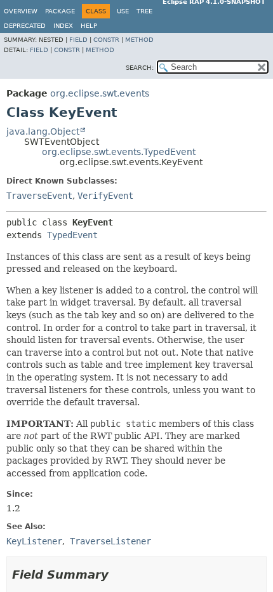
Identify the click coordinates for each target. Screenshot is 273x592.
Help (89, 25)
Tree (144, 11)
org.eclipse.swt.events (99, 93)
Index (63, 25)
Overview (20, 11)
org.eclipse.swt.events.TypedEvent (119, 152)
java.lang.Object (42, 131)
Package (60, 11)
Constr (106, 39)
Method (139, 39)
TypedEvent (72, 235)
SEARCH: (140, 67)
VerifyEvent (105, 196)
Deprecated (25, 25)
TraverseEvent (39, 196)
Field (78, 39)
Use (123, 11)
